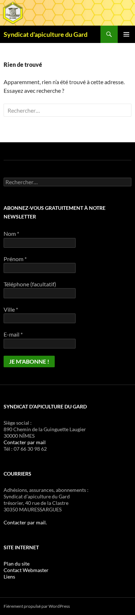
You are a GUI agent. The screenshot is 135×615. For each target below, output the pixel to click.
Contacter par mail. (25, 522)
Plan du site (17, 563)
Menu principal (126, 34)
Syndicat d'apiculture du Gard (45, 34)
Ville (11, 309)
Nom (11, 233)
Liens (9, 576)
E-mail (13, 334)
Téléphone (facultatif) (30, 284)
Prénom (15, 258)
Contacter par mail (25, 442)
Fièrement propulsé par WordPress (37, 606)
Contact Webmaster (26, 570)
